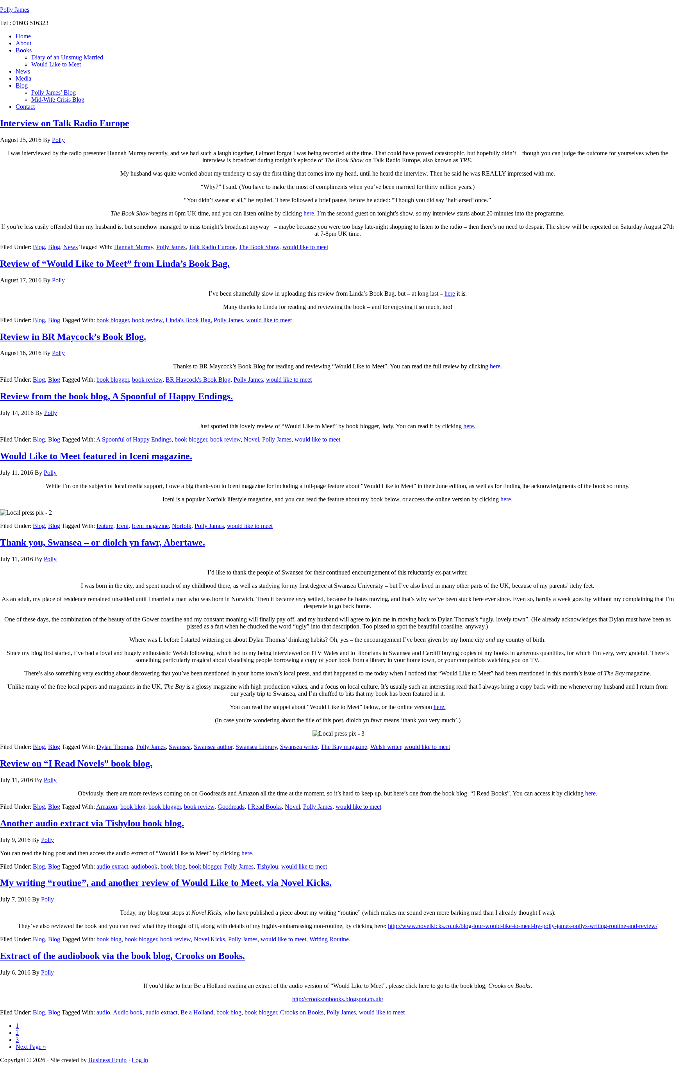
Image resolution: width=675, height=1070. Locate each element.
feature (104, 525)
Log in (140, 1060)
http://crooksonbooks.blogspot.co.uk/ (337, 999)
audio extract (112, 866)
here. (469, 426)
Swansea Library (256, 746)
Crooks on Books (301, 1012)
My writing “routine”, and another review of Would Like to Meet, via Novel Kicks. (166, 883)
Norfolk (181, 525)
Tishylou (267, 866)
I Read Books (265, 806)
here (309, 213)
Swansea (180, 746)
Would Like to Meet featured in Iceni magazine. (96, 456)
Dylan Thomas (114, 746)
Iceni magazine (150, 525)
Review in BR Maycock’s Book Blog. (73, 337)
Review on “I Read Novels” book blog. (76, 763)
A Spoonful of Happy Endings (133, 439)
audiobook (144, 866)
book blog (132, 806)
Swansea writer (299, 746)
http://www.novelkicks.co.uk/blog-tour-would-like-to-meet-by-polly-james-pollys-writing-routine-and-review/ (522, 926)
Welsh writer (385, 746)
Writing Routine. (329, 939)
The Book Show (259, 247)
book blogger (112, 320)
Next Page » (31, 1046)
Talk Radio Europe (212, 247)
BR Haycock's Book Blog (198, 379)
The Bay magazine (344, 746)
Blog (39, 247)
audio (103, 1012)
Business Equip (107, 1060)
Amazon (106, 806)
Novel (251, 439)
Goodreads (231, 806)
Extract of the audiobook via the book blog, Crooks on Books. (122, 956)
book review (147, 320)
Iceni (122, 525)
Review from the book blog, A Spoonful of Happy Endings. (116, 396)
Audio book (128, 1012)
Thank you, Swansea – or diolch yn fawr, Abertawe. (102, 542)
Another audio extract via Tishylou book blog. (92, 823)
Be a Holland (196, 1012)
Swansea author (213, 746)
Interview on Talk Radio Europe (64, 123)
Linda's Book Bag (188, 320)
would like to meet (305, 247)
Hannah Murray (133, 247)
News (70, 247)
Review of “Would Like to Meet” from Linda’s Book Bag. (115, 264)
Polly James (14, 9)
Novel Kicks (209, 939)
